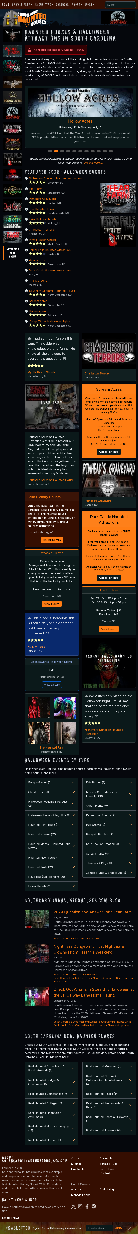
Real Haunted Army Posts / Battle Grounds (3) (46, 1068)
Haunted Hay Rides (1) (42, 824)
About (76, 4)
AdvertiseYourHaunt (13, 253)
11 (111, 151)
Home (5, 4)
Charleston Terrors (41, 229)
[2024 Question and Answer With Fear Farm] (37, 919)
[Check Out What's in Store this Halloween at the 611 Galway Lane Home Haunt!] (37, 996)
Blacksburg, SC (52, 408)
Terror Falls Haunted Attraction (80, 121)
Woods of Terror (40, 260)
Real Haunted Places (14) (102, 1093)
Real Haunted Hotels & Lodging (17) (48, 1128)
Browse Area (21, 4)
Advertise (77, 1189)
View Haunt (51, 604)
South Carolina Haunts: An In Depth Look (76, 938)
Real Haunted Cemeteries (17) (47, 1093)
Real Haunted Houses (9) (44, 1140)
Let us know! (10, 1217)
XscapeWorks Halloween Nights (49, 321)
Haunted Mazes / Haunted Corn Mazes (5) (49, 846)
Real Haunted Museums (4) (104, 1066)
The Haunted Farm (41, 209)
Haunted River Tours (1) (43, 857)
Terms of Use (108, 1163)
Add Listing (107, 1189)
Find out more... (93, 162)
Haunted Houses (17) (42, 834)
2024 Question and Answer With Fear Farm (93, 912)
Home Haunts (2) (39, 886)
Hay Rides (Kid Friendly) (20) (46, 876)
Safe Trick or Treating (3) (102, 844)
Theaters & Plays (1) (99, 863)
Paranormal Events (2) (100, 815)
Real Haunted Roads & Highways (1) (107, 1119)
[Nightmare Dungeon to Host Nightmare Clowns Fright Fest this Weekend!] (37, 953)
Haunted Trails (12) (40, 867)
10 (105, 151)
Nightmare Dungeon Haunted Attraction (55, 178)
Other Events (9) (97, 805)
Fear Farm (35, 188)
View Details (52, 684)
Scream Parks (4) (97, 853)
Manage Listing (80, 1195)
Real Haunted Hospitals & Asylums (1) (44, 1115)
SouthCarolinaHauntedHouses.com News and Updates (84, 978)
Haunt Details (52, 540)
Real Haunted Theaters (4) (103, 1130)
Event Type (43, 4)
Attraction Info (109, 451)
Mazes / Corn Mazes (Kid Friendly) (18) (102, 794)
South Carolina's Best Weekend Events (75, 974)
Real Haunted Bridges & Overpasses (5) (43, 1082)
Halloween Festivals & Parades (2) (48, 803)
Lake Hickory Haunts (42, 219)
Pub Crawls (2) (95, 824)
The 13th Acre (38, 280)
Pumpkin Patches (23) (100, 834)
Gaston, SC (109, 666)
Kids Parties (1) (95, 782)
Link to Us (77, 1169)
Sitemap (76, 1163)
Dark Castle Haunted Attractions (50, 270)
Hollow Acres (37, 311)
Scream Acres (38, 301)
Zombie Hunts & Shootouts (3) (106, 872)
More (88, 4)
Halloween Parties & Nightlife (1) (49, 815)
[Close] (130, 1228)
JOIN (118, 1228)
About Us (106, 1158)
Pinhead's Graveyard (42, 198)
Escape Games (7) (40, 782)
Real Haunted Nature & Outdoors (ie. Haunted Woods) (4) (106, 1080)
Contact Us (78, 1158)
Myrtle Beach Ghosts (43, 239)
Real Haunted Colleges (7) (45, 1103)
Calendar (62, 4)
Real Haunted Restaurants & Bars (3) (104, 1105)
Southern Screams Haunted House (52, 290)
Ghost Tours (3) (38, 792)
